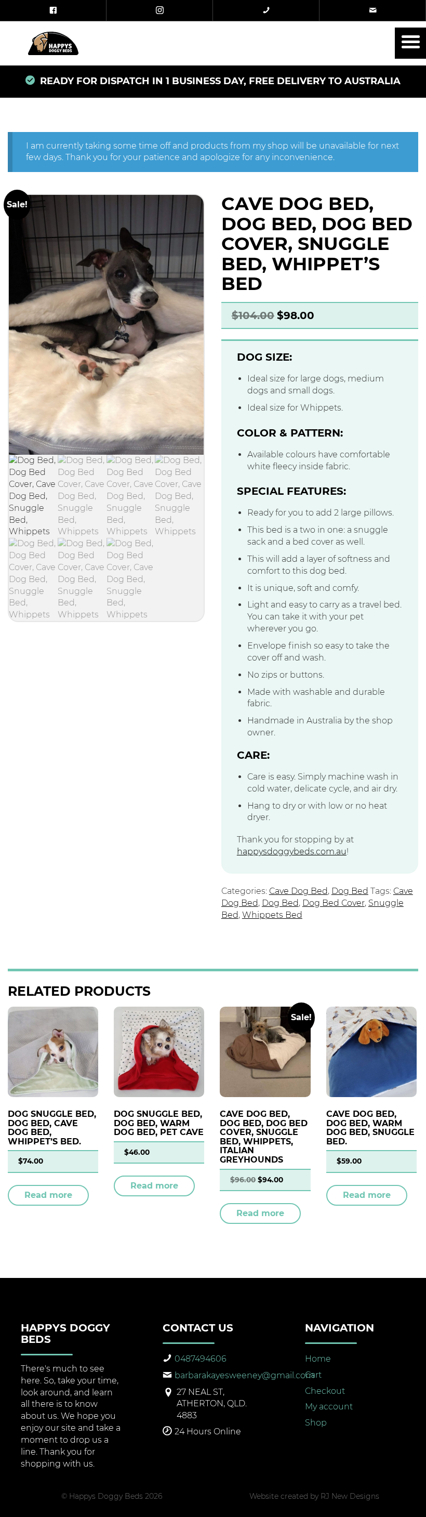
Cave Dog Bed (298, 891)
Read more (48, 1195)
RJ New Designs (350, 1496)
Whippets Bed (272, 915)
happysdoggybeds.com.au (292, 851)
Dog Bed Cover (333, 903)
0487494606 (201, 1359)
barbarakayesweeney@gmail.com (244, 1375)
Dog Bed (349, 891)
